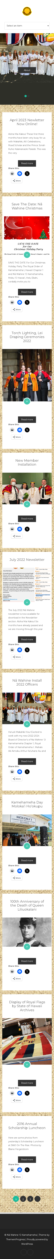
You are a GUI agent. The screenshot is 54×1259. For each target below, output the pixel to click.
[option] (27, 67)
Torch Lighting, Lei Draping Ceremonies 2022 (27, 337)
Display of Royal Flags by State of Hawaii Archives (27, 1006)
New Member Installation (27, 463)
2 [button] (28, 96)
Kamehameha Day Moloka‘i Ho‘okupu (27, 804)
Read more (27, 163)
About (27, 70)
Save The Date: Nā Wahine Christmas (27, 206)
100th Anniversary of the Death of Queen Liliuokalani (27, 905)
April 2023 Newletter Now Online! (27, 122)
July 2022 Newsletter (27, 560)
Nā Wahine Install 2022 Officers (27, 682)
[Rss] (30, 1252)
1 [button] (25, 96)
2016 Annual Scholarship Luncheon (27, 1126)
